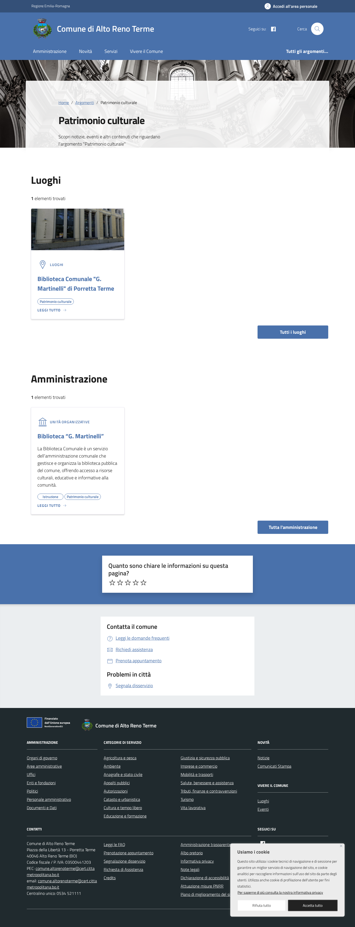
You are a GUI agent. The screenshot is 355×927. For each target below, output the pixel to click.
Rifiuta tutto (261, 905)
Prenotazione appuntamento (128, 853)
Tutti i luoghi (293, 332)
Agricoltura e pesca (120, 758)
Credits (110, 878)
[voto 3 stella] (128, 583)
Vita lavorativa (193, 808)
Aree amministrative (44, 766)
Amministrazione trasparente (206, 844)
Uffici (31, 774)
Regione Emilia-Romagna (50, 6)
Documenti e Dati (42, 808)
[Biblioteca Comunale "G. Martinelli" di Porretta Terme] (77, 228)
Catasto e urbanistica (122, 799)
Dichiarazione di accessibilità (205, 878)
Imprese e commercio (199, 766)
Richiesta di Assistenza (123, 869)
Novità (85, 51)
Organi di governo (42, 758)
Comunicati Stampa (274, 766)
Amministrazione (50, 51)
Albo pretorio (192, 853)
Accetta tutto (313, 905)
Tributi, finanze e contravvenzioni (209, 791)
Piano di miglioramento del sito (207, 894)
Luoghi (263, 801)
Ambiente (112, 766)
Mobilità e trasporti (197, 774)
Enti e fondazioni (41, 783)
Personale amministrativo (49, 799)
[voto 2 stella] (120, 583)
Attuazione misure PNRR (202, 886)
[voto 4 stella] (136, 583)
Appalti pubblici (117, 783)
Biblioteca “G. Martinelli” (70, 436)
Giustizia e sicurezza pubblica (205, 758)
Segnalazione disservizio (124, 861)
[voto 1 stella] (112, 583)
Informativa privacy (197, 861)
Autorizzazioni (116, 791)
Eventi (263, 809)
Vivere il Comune (146, 51)
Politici (32, 791)
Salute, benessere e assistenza (207, 783)
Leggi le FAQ (114, 844)
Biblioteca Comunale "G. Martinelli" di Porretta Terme (75, 283)
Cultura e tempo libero (123, 808)
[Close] (341, 846)
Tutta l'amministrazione (293, 527)
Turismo (187, 799)
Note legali (190, 869)
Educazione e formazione (125, 816)
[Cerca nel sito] (317, 29)
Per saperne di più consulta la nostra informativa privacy (280, 892)
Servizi (110, 51)
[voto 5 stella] (143, 583)
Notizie (263, 758)
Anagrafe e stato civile (123, 774)
